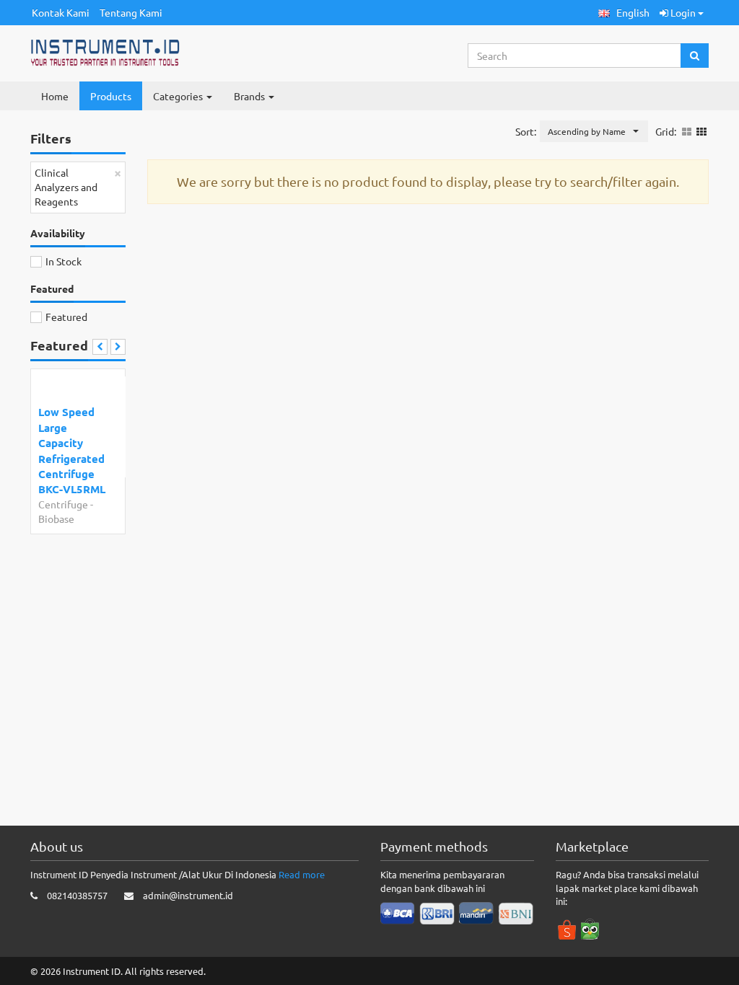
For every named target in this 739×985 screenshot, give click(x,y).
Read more (302, 874)
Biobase (56, 518)
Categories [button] (179, 95)
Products (110, 95)
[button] (624, 12)
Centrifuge (63, 504)
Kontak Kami (60, 12)
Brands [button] (250, 95)
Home (55, 95)
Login (683, 12)
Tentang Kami (131, 12)
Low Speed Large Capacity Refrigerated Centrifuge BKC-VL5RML (71, 450)
